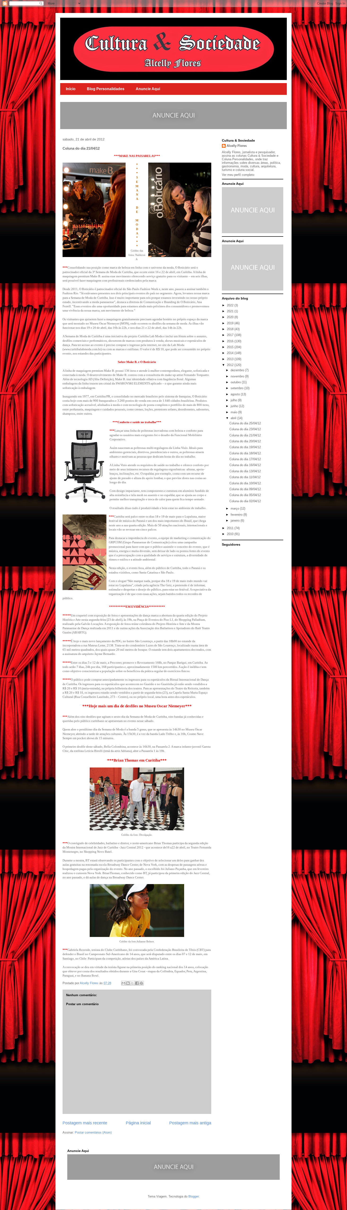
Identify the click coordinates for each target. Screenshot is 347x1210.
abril (234, 418)
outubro (236, 382)
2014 (230, 353)
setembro (237, 388)
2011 (230, 528)
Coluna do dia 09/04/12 (245, 489)
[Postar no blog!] (128, 983)
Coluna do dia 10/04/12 (245, 483)
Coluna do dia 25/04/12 (245, 423)
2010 (230, 534)
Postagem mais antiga (190, 1123)
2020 (230, 317)
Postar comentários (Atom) (93, 1132)
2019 (230, 323)
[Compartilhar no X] (132, 983)
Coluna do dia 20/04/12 (245, 441)
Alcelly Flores (237, 146)
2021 (230, 311)
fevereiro (237, 514)
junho (235, 406)
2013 (230, 359)
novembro (238, 376)
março (235, 508)
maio (234, 412)
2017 (230, 335)
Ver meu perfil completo (238, 175)
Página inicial (138, 1123)
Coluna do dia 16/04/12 (245, 465)
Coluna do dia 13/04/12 (245, 471)
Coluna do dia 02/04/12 (245, 501)
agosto (236, 394)
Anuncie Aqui (148, 89)
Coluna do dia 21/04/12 (245, 435)
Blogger (193, 1196)
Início (71, 89)
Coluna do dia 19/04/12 (245, 447)
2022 (230, 305)
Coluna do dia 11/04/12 (245, 477)
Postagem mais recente (85, 1123)
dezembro (238, 370)
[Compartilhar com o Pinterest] (141, 983)
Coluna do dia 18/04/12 (245, 453)
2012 (230, 365)
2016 (230, 341)
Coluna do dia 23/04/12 (245, 429)
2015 (230, 347)
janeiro (236, 520)
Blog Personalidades (105, 89)
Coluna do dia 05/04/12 (245, 495)
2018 (230, 329)
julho (234, 400)
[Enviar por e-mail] (123, 983)
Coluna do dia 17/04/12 (245, 459)
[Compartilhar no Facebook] (137, 983)
